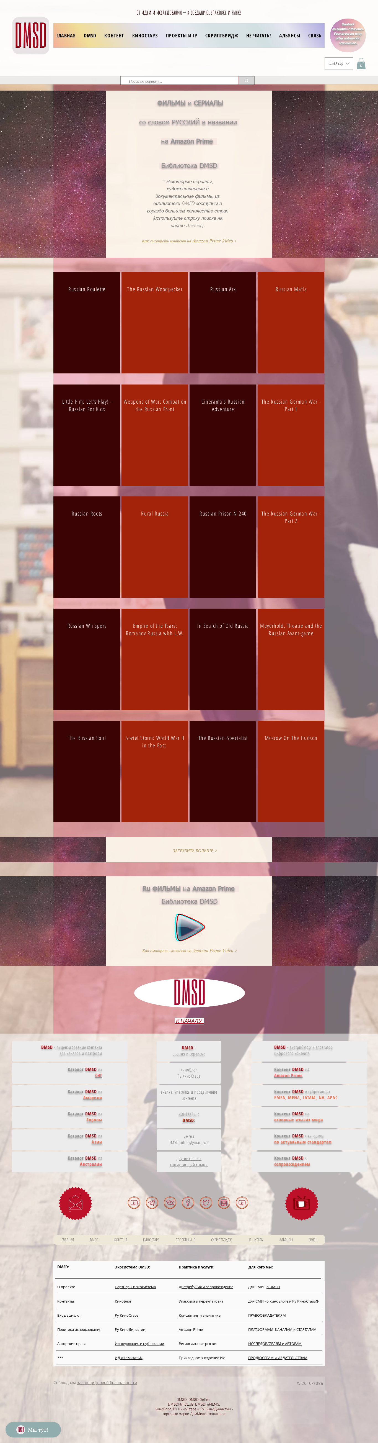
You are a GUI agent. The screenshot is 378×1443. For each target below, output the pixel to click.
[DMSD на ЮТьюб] (134, 1202)
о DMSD (273, 1286)
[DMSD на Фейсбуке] (188, 1202)
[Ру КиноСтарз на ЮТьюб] (242, 1202)
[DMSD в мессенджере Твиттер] (206, 1202)
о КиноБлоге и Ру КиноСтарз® (292, 1301)
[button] (114, 35)
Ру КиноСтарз (189, 1076)
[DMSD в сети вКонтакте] (170, 1202)
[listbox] (339, 63)
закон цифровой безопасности (107, 1383)
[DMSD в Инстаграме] (224, 1202)
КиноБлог (189, 1070)
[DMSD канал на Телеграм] (152, 1202)
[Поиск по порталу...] (246, 80)
